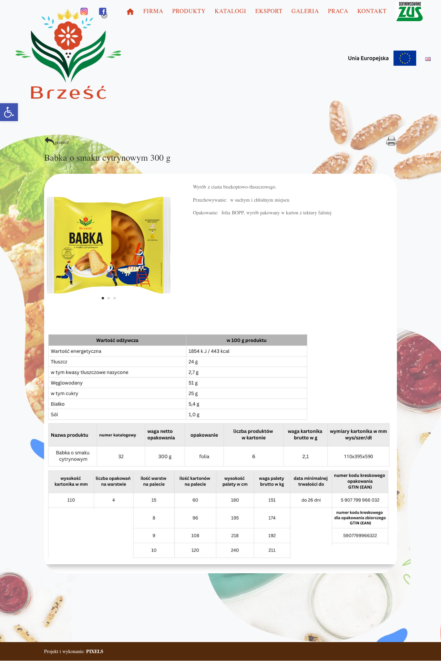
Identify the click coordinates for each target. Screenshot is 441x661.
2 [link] (108, 298)
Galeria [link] (305, 12)
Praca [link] (338, 12)
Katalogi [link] (230, 12)
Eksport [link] (269, 12)
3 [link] (114, 298)
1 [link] (103, 298)
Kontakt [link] (372, 12)
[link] (9, 112)
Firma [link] (153, 12)
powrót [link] (62, 142)
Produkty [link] (189, 12)
